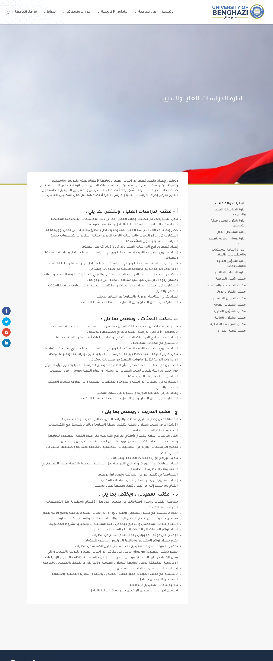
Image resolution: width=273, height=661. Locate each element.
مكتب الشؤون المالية (230, 318)
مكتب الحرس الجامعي (229, 299)
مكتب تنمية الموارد (232, 331)
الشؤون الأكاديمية (114, 12)
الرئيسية (167, 12)
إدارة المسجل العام (231, 232)
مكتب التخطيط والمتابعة (227, 285)
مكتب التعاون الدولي (231, 292)
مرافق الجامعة (26, 12)
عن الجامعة (147, 12)
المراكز (52, 12)
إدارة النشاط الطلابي (230, 272)
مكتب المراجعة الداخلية (228, 324)
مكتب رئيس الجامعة (230, 279)
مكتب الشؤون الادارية (229, 311)
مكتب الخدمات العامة (230, 305)
